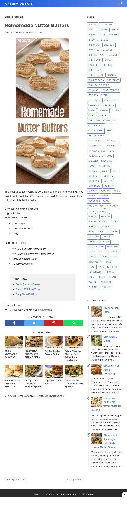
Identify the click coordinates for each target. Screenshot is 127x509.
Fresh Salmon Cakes (28, 284)
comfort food (111, 90)
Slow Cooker (96, 247)
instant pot (95, 146)
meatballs (94, 176)
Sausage (113, 231)
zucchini (106, 287)
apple (91, 30)
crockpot (94, 105)
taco (108, 262)
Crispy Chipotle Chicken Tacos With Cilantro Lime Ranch (73, 356)
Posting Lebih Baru (16, 479)
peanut (92, 206)
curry (91, 110)
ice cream (112, 141)
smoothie (112, 247)
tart (114, 267)
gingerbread (95, 125)
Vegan (112, 277)
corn (104, 95)
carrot (108, 60)
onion (117, 191)
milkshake (94, 181)
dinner (115, 110)
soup (101, 252)
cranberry (110, 100)
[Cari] (121, 3)
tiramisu (109, 272)
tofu (91, 277)
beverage (114, 35)
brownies (93, 50)
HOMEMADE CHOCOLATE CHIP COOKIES (32, 354)
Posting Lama (74, 479)
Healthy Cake (96, 136)
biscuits (93, 40)
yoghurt (93, 287)
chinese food (96, 80)
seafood (107, 236)
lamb (109, 156)
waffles (93, 282)
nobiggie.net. (45, 309)
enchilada (94, 120)
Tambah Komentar (34, 33)
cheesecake (95, 70)
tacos (91, 267)
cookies (93, 95)
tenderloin (94, 272)
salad (114, 221)
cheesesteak (96, 75)
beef (102, 35)
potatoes (103, 211)
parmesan (94, 201)
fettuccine (109, 120)
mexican (108, 176)
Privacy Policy (68, 494)
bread (104, 40)
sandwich (105, 226)
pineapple (112, 206)
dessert (103, 110)
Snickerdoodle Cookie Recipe (52, 353)
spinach (92, 257)
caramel (114, 55)
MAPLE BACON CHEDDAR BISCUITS (12, 383)
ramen (92, 221)
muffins (107, 181)
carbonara (94, 60)
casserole (94, 65)
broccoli (109, 45)
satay (91, 231)
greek (109, 130)
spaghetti (113, 252)
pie (101, 206)
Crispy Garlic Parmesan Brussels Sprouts (33, 383)
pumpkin (105, 216)
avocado (103, 30)
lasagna (93, 161)
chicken (111, 75)
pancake (103, 196)
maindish (93, 171)
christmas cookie (98, 85)
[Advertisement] (63, 502)
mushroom (94, 186)
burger (92, 55)
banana (92, 35)
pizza (91, 211)
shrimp (92, 242)
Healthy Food (96, 141)
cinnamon (93, 90)
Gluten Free (95, 130)
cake (103, 55)
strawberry (95, 262)
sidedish (104, 242)
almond (92, 25)
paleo (91, 196)
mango (105, 171)
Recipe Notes (19, 4)
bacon (115, 30)
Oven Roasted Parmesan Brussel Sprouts (74, 383)
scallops (93, 236)
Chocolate (113, 80)
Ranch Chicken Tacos (28, 289)
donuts (92, 115)
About (37, 494)
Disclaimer (87, 494)
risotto (103, 221)
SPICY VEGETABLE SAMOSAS (11, 354)
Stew (114, 257)
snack (91, 252)
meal (115, 171)
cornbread (94, 100)
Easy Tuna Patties (26, 294)
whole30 (106, 282)
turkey (101, 277)
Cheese (108, 65)
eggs (103, 115)
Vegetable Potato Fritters (53, 382)
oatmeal (105, 191)
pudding (93, 216)
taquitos (104, 267)
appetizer (106, 25)
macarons (104, 166)
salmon (92, 226)
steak (104, 257)
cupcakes (108, 105)
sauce (101, 231)
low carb (106, 161)
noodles (109, 186)
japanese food (96, 151)
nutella (92, 191)
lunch (91, 166)
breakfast (94, 45)
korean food (95, 156)
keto (111, 151)
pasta (106, 201)
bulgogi (107, 50)
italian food (112, 146)
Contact (50, 494)
